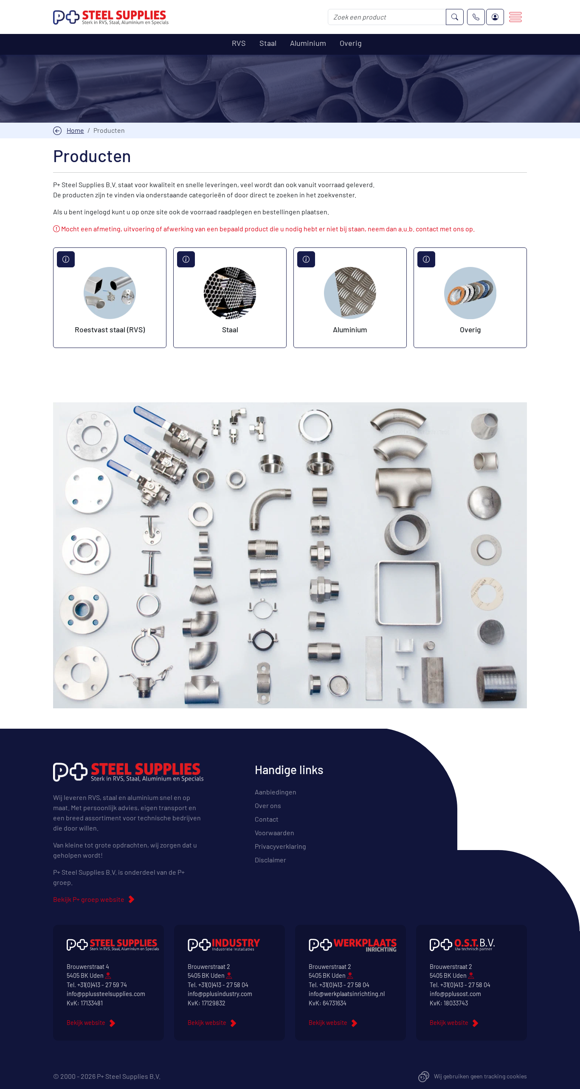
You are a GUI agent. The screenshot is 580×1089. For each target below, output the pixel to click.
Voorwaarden (274, 832)
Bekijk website (86, 1022)
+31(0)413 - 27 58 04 (223, 984)
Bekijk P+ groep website (88, 899)
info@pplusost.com (455, 993)
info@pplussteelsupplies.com (106, 993)
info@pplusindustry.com (220, 993)
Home (75, 130)
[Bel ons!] (476, 17)
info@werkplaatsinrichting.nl (347, 993)
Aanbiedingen (275, 792)
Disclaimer (270, 860)
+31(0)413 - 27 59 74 (102, 984)
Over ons (268, 805)
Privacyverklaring (280, 846)
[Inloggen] (495, 17)
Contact (267, 819)
